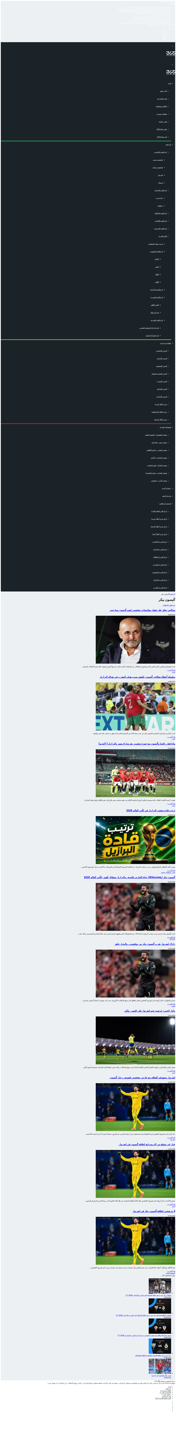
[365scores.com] (170, 55)
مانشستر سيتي (158, 160)
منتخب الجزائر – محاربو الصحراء (156, 473)
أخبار (169, 83)
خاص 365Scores (161, 129)
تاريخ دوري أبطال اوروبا (159, 519)
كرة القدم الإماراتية (156, 290)
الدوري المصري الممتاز (159, 374)
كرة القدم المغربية (157, 320)
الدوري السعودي (161, 366)
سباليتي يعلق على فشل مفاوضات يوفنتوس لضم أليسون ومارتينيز (142, 610)
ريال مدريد (159, 198)
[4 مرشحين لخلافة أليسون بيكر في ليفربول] (135, 1264)
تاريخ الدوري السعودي (159, 572)
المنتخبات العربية (165, 427)
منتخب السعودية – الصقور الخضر (156, 435)
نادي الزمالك (154, 313)
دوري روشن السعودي (155, 244)
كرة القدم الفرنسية (160, 228)
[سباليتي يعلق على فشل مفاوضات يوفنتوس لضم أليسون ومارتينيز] (135, 663)
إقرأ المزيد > (171, 670)
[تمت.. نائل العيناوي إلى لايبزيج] (160, 1373)
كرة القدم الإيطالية (161, 213)
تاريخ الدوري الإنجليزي (159, 542)
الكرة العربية (163, 236)
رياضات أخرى (166, 488)
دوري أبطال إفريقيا (160, 419)
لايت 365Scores (162, 137)
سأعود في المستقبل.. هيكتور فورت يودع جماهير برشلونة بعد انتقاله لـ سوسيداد (145, 23)
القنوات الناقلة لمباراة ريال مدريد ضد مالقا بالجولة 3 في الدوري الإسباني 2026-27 (144, 9)
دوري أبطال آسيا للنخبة (159, 412)
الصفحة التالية (170, 1273)
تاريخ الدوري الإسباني (160, 549)
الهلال (157, 274)
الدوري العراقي (162, 389)
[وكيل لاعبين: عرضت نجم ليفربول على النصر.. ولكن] (135, 1064)
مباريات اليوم (166, 496)
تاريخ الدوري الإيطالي (160, 557)
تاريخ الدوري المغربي (160, 588)
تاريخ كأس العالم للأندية (159, 511)
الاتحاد (157, 259)
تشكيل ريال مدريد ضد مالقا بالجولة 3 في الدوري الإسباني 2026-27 (149, 7)
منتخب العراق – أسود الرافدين (157, 465)
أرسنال (160, 183)
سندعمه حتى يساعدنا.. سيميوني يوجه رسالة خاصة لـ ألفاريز (151, 19)
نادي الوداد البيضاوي (152, 335)
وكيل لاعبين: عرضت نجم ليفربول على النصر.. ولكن (149, 1010)
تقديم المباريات (162, 99)
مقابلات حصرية (162, 114)
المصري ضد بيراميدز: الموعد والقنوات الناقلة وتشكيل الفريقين (150, 17)
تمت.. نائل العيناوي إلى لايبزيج (161, 15)
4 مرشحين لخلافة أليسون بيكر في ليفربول (154, 1211)
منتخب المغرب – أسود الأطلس (156, 450)
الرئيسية (172, 594)
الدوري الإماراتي (161, 397)
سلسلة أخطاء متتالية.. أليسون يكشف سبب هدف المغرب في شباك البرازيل (137, 677)
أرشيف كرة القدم (165, 504)
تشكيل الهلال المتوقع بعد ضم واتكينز (159, 25)
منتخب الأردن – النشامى (159, 481)
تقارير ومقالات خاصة (168, 872)
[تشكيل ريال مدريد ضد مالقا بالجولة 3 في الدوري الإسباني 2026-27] (160, 1293)
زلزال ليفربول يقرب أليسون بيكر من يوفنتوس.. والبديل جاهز (145, 944)
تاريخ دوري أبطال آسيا (159, 534)
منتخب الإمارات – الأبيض (159, 458)
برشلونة (160, 206)
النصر (157, 267)
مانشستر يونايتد (158, 167)
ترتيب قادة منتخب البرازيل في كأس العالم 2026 (150, 810)
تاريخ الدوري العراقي (160, 580)
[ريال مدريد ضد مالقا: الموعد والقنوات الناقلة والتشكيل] (160, 1353)
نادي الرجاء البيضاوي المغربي (149, 328)
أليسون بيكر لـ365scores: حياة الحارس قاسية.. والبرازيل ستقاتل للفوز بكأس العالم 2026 (129, 877)
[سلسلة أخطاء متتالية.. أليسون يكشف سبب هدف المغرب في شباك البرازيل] (135, 730)
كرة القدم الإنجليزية (160, 152)
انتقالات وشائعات (161, 106)
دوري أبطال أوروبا (161, 404)
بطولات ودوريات (165, 343)
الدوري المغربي (162, 381)
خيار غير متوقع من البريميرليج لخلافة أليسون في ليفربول (147, 1144)
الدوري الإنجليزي (161, 351)
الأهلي (157, 282)
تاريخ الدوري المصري (160, 565)
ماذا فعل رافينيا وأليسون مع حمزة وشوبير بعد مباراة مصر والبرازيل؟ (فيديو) (136, 743)
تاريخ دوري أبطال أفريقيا (159, 526)
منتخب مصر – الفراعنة (159, 442)
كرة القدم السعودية (156, 251)
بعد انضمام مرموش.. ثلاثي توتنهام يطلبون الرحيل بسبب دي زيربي (149, 21)
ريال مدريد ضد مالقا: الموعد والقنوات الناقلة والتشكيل (153, 13)
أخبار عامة (163, 91)
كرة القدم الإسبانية (161, 190)
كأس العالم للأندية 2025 (163, 1398)
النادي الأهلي (155, 305)
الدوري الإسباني (162, 358)
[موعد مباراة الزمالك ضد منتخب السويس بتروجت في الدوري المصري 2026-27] (160, 1333)
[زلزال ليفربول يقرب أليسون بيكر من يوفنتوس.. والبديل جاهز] (135, 997)
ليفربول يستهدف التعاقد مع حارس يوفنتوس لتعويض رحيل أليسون (142, 1077)
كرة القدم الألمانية (161, 221)
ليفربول (160, 175)
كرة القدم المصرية (157, 297)
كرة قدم (168, 144)
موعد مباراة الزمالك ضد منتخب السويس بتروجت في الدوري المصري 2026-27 (145, 11)
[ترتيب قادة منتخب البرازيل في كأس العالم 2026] (135, 863)
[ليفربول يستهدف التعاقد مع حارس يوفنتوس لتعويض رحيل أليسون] (135, 1130)
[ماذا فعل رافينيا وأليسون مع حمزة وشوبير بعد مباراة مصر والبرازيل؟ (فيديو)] (135, 796)
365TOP (172, 939)
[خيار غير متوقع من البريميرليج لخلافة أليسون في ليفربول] (135, 1197)
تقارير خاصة (163, 122)
